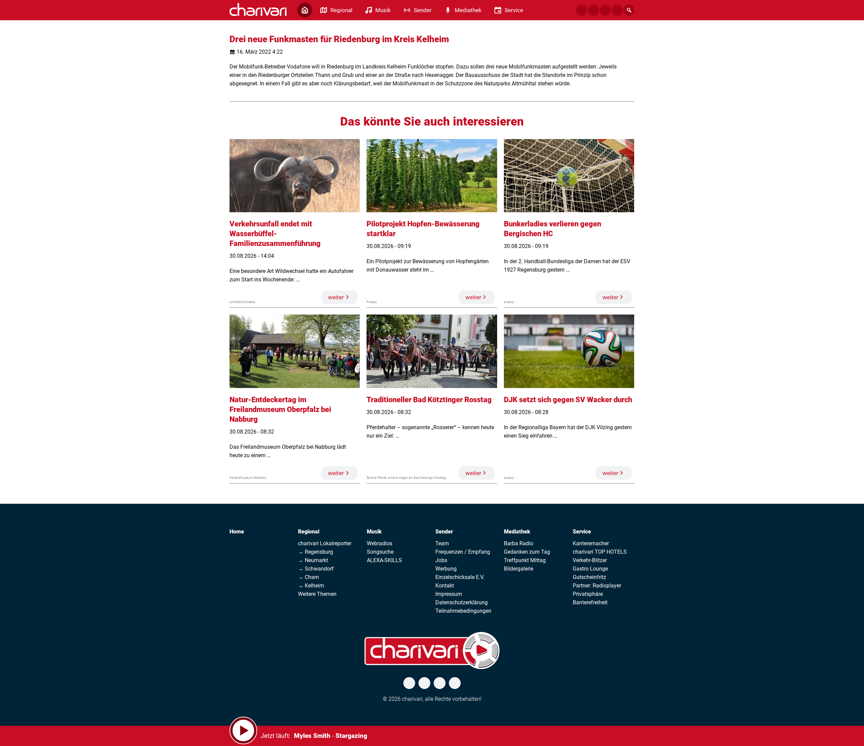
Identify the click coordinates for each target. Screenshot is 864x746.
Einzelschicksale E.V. (459, 577)
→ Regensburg (315, 552)
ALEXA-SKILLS (384, 560)
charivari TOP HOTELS (600, 552)
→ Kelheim (311, 585)
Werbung (446, 568)
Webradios (379, 543)
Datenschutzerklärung (461, 602)
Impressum (448, 594)
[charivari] (258, 9)
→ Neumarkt (313, 560)
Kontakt (444, 585)
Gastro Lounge (590, 568)
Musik (374, 531)
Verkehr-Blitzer (590, 560)
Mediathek (517, 531)
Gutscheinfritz (589, 577)
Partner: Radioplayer (597, 585)
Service (582, 531)
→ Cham (308, 577)
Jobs (441, 560)
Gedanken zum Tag (527, 552)
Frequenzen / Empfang (462, 552)
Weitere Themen (317, 594)
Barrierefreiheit (590, 602)
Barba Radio (518, 543)
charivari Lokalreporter (324, 543)
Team (442, 543)
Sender (444, 531)
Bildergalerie (518, 568)
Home (237, 531)
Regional (308, 531)
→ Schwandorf (316, 568)
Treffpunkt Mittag (525, 560)
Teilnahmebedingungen (463, 611)
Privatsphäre (588, 594)
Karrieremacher (591, 543)
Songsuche (380, 552)
